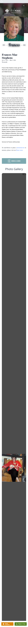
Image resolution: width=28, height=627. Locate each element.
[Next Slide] (24, 468)
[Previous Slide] (3, 468)
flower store (19, 150)
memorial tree (21, 147)
